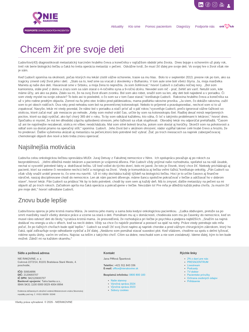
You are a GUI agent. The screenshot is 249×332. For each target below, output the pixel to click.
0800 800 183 (137, 274)
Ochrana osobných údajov (202, 278)
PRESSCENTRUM (197, 262)
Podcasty (192, 268)
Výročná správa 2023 (123, 287)
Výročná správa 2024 (123, 283)
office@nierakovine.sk (125, 268)
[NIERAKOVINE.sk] (47, 18)
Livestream (193, 265)
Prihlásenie (193, 281)
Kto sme (134, 26)
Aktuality (117, 26)
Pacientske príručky (198, 274)
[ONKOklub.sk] (226, 26)
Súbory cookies (120, 290)
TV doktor (193, 271)
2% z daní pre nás (197, 258)
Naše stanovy (119, 280)
